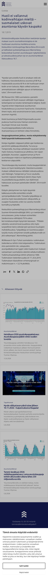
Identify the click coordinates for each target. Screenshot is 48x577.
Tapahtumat (8, 402)
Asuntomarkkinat (10, 331)
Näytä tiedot (24, 572)
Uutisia (5, 10)
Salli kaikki (24, 566)
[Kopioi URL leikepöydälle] (27, 271)
